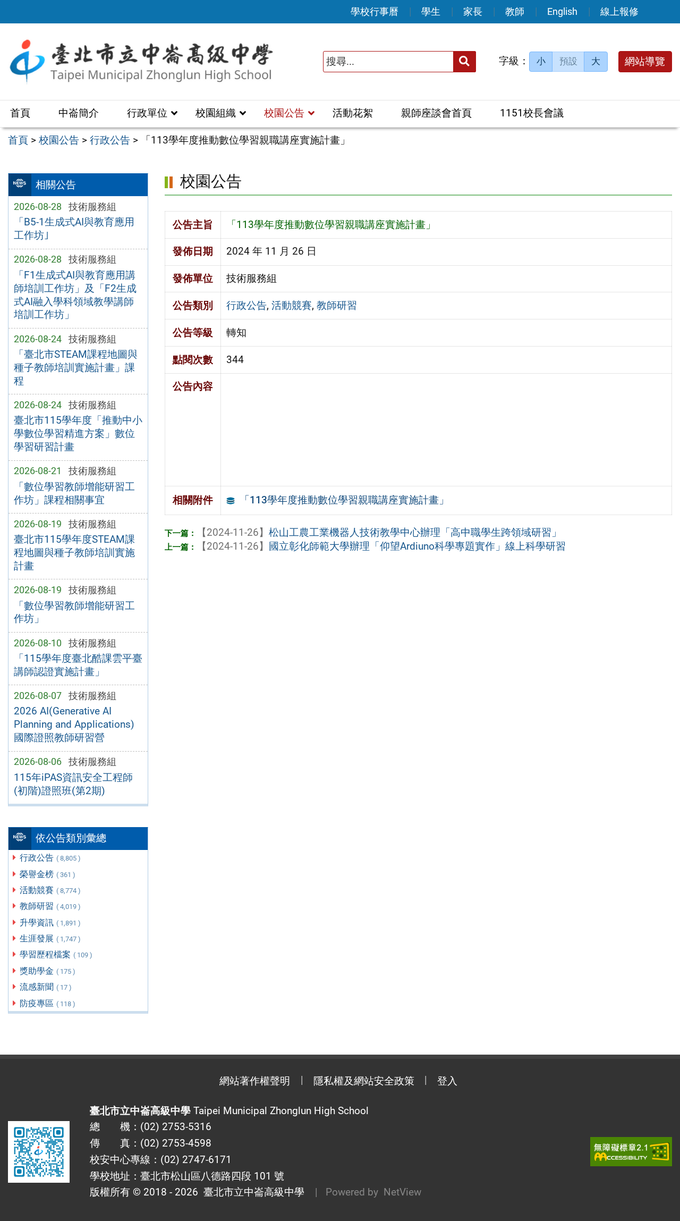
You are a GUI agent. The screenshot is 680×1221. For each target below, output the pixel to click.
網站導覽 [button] (645, 61)
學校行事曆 (374, 11)
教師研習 (50, 906)
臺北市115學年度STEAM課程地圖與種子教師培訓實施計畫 (74, 552)
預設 (568, 61)
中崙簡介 (78, 113)
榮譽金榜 (47, 874)
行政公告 (50, 858)
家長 (472, 11)
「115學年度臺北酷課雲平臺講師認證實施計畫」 (78, 665)
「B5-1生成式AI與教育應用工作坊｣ (74, 228)
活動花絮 (353, 113)
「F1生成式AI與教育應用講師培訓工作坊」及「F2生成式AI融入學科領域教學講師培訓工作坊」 (75, 295)
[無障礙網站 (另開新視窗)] (631, 1151)
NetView (402, 1192)
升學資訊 (50, 922)
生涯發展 (50, 938)
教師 (514, 11)
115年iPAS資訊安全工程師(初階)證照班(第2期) (73, 784)
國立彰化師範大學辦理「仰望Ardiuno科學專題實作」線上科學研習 (381, 546)
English (562, 11)
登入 (447, 1081)
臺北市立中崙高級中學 (251, 1192)
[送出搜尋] (464, 61)
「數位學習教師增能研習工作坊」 (74, 612)
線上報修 (619, 11)
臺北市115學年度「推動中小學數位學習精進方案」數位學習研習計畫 (78, 433)
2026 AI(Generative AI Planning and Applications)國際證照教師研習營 (74, 724)
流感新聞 (46, 987)
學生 (430, 11)
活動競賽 (50, 890)
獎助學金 (47, 971)
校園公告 (284, 113)
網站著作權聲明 (254, 1081)
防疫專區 (47, 1003)
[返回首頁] (141, 62)
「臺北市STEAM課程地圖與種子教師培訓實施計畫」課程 (76, 367)
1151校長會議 (532, 113)
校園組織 (216, 113)
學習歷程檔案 (56, 954)
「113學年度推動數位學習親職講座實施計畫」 (344, 500)
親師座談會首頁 (436, 113)
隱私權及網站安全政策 (363, 1081)
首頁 (20, 113)
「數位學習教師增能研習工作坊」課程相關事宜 (74, 493)
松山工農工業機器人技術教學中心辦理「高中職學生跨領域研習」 (379, 532)
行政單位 (147, 113)
